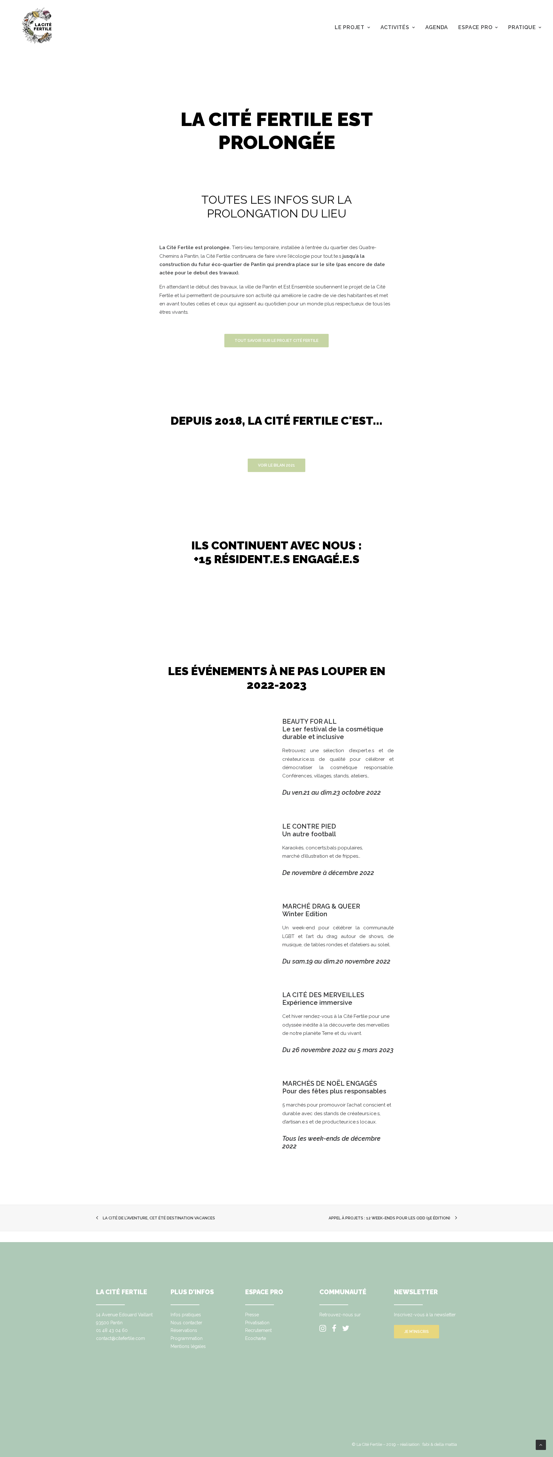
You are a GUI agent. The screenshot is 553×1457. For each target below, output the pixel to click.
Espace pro (475, 27)
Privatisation (257, 1322)
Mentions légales (188, 1346)
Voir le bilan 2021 (276, 465)
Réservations (184, 1330)
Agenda (436, 27)
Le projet (350, 27)
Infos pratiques (186, 1314)
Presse (252, 1314)
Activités (395, 27)
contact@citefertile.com (120, 1338)
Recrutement (258, 1330)
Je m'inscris (416, 1331)
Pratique (522, 27)
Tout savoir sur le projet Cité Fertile (276, 340)
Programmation (187, 1338)
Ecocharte (255, 1338)
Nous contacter (186, 1322)
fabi (425, 1444)
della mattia (445, 1444)
